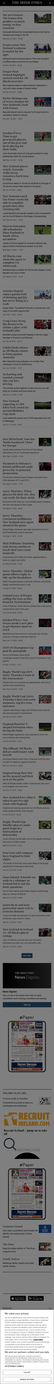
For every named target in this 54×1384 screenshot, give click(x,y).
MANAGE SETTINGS (27, 1379)
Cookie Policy (38, 1340)
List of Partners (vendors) (14, 1366)
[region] (27, 1347)
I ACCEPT (27, 1372)
